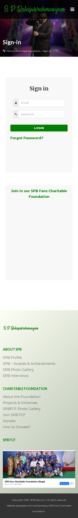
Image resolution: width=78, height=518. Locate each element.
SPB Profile (12, 358)
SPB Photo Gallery (18, 370)
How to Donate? (16, 427)
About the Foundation (22, 397)
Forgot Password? (26, 138)
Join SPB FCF (14, 415)
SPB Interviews (15, 376)
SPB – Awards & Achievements (29, 364)
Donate (9, 421)
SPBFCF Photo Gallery (22, 409)
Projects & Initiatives (20, 403)
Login (39, 128)
